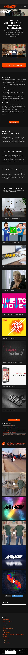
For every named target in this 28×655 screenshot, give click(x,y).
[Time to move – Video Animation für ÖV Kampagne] (14, 303)
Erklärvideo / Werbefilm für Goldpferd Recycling (12, 242)
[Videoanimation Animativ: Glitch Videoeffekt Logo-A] (14, 557)
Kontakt (4, 630)
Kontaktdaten (7, 632)
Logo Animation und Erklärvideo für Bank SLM (12, 266)
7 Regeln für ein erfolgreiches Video (9, 425)
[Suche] (21, 6)
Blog (5, 640)
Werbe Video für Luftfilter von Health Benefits (12, 218)
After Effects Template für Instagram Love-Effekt (11, 427)
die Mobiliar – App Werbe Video (9, 386)
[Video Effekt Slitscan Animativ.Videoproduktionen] (14, 484)
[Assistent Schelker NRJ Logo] (14, 398)
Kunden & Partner (8, 642)
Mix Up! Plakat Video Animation (9, 338)
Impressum (5, 623)
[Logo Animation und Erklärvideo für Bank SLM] (14, 255)
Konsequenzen (9, 90)
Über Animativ (6, 638)
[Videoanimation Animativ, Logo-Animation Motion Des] (14, 582)
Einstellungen (20, 652)
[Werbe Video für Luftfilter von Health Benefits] (14, 207)
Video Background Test (8, 628)
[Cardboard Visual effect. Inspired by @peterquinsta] (14, 533)
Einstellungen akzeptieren (11, 652)
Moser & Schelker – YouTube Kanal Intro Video (12, 362)
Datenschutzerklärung (7, 621)
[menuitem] (21, 6)
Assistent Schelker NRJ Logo (9, 410)
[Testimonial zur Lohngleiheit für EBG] (14, 279)
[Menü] (24, 6)
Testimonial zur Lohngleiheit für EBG (10, 290)
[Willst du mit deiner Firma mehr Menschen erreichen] (14, 460)
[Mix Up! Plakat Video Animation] (14, 327)
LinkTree (5, 626)
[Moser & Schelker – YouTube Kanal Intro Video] (14, 351)
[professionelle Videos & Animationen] (11, 6)
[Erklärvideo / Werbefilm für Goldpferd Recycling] (14, 231)
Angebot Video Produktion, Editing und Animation (13, 634)
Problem (7, 77)
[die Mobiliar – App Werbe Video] (14, 375)
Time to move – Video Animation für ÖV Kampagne (13, 314)
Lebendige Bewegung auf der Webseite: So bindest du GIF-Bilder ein (14, 430)
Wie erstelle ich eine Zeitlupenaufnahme (9, 432)
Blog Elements (6, 619)
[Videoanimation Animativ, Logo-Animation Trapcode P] (14, 508)
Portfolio (5, 636)
